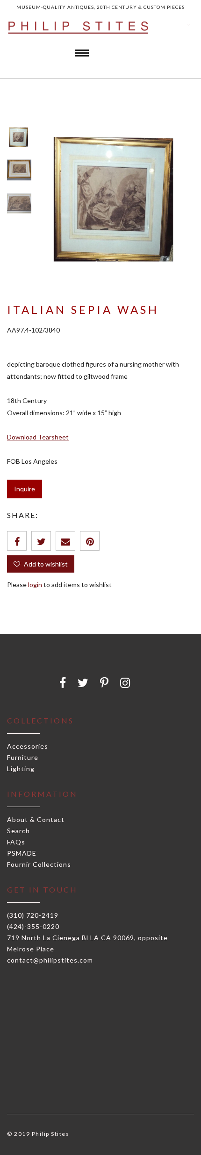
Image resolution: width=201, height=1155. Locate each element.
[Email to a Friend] (65, 541)
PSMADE (21, 853)
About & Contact (36, 819)
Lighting (21, 768)
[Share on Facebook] (17, 541)
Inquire (24, 489)
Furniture (22, 757)
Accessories (27, 746)
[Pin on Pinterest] (90, 541)
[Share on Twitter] (41, 541)
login (35, 584)
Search (18, 831)
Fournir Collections (39, 864)
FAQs (16, 842)
